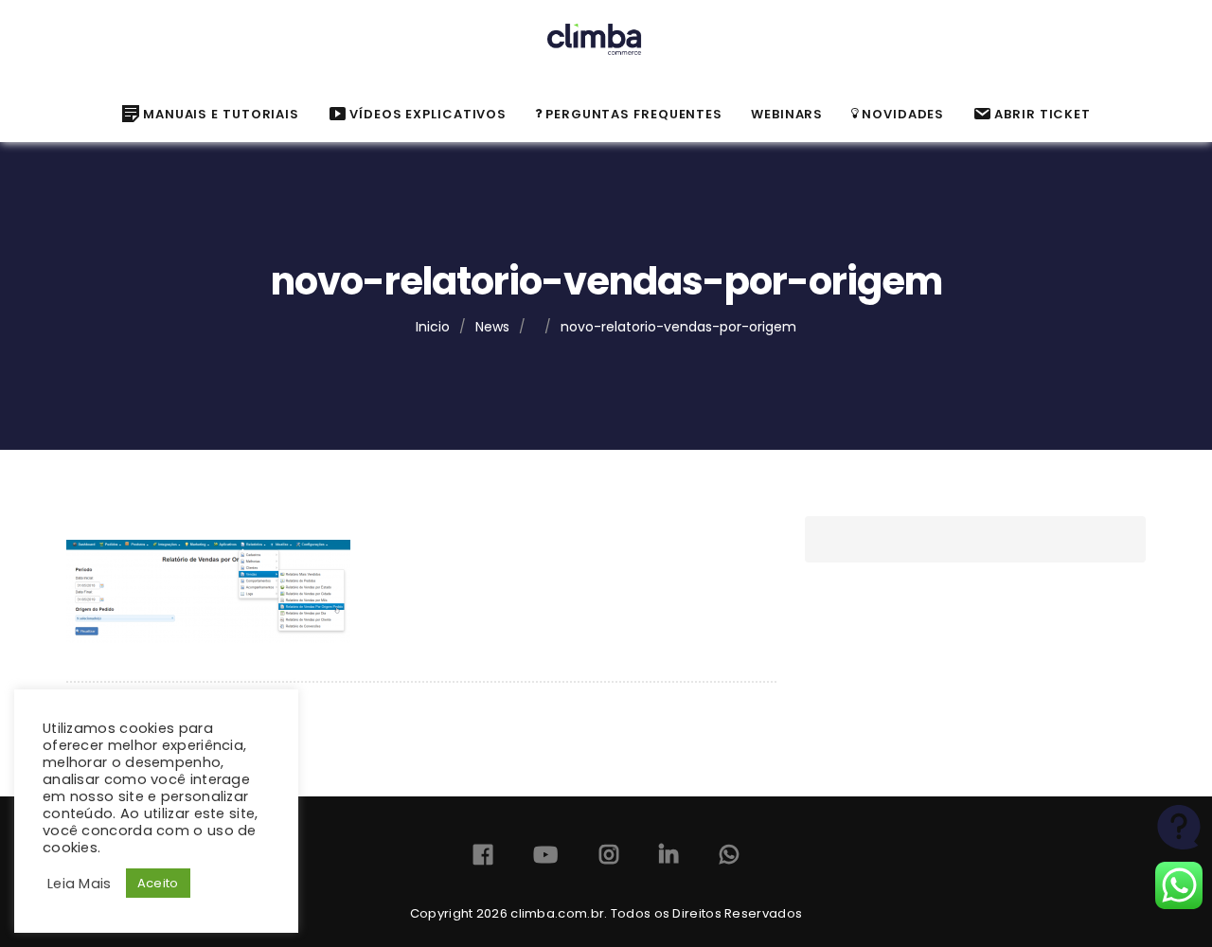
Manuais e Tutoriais (221, 114)
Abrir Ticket (1042, 114)
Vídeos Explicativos (428, 114)
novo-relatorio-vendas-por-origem (678, 326)
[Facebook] (482, 858)
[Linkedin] (668, 858)
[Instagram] (608, 858)
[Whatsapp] (729, 858)
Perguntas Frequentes (633, 114)
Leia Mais (79, 883)
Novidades (903, 114)
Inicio (433, 326)
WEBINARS (787, 114)
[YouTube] (545, 858)
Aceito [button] (158, 883)
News (492, 326)
